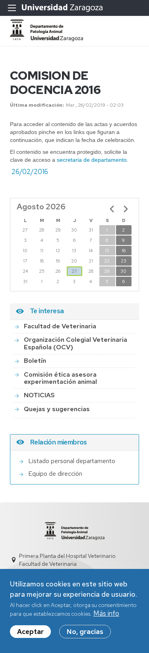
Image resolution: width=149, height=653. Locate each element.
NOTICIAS (39, 395)
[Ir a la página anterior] (112, 209)
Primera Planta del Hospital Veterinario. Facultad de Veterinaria (68, 559)
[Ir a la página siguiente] (125, 209)
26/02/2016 (30, 171)
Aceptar (30, 631)
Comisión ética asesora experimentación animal (60, 378)
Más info (106, 613)
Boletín (35, 360)
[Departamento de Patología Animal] (46, 38)
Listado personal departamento (71, 461)
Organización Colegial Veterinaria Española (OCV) (75, 343)
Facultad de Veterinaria (60, 326)
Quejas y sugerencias (57, 409)
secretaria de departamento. (92, 160)
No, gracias (85, 631)
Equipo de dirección (55, 473)
